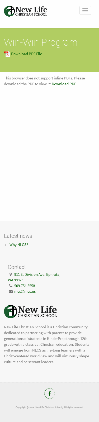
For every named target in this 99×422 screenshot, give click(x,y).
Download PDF (64, 83)
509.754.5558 (24, 285)
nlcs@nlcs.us (25, 291)
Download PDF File (26, 53)
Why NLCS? (19, 244)
